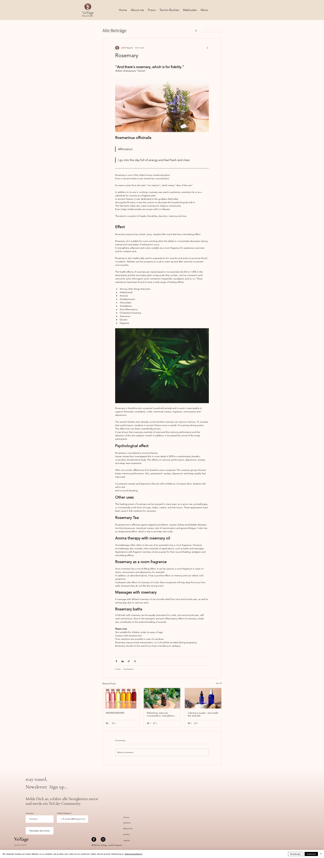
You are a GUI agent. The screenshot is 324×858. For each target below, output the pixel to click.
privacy (126, 834)
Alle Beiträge (114, 30)
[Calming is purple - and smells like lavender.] (203, 698)
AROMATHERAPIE (115, 713)
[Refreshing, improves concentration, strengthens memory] (162, 698)
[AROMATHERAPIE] (121, 698)
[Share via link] (129, 661)
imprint (126, 840)
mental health (20, 845)
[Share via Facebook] (116, 661)
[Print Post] (135, 661)
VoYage (21, 839)
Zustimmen (311, 854)
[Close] (320, 854)
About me (128, 828)
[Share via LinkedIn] (122, 661)
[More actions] (207, 47)
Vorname (30, 813)
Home (126, 817)
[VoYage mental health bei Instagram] (103, 839)
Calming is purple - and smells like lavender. (203, 714)
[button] (190, 10)
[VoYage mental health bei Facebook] (94, 839)
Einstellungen (295, 854)
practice (127, 822)
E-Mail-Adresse (64, 813)
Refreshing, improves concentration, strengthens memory (160, 714)
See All (218, 683)
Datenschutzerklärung (133, 854)
